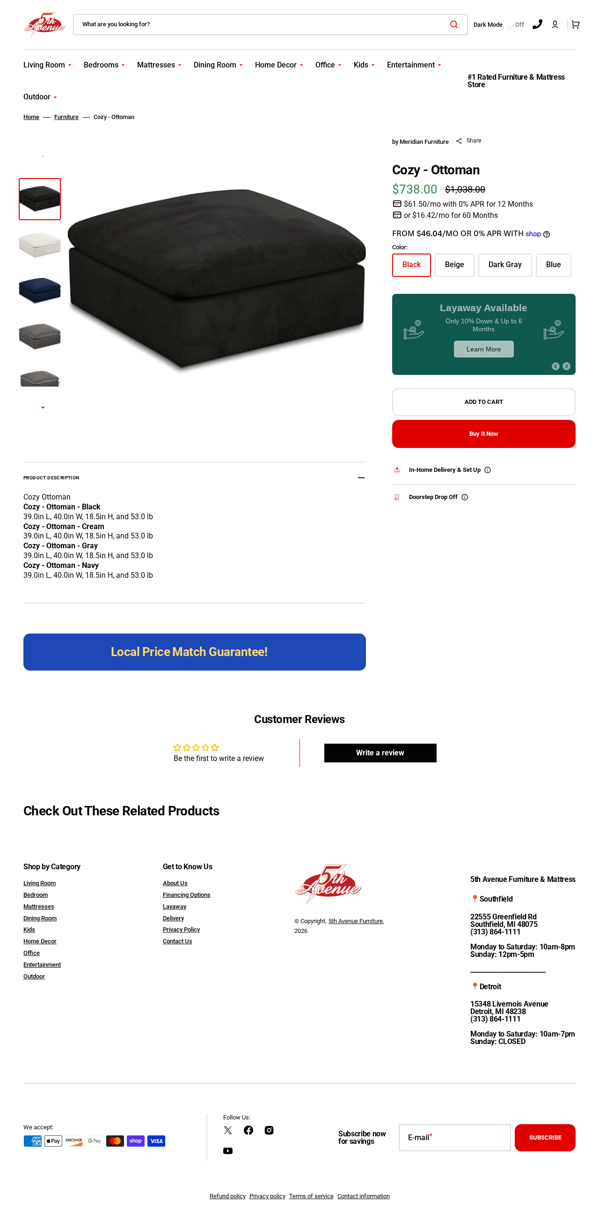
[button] (555, 24)
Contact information (363, 1196)
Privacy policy (267, 1196)
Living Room (39, 883)
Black (416, 268)
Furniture (66, 116)
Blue (558, 268)
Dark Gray (510, 268)
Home (31, 116)
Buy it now (483, 433)
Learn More (484, 349)
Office (31, 952)
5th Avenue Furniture (356, 921)
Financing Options (187, 894)
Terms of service (311, 1196)
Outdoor (34, 976)
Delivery (173, 918)
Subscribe (545, 1137)
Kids (29, 929)
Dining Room (40, 918)
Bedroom (35, 894)
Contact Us (177, 941)
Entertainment (42, 964)
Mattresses (38, 906)
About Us (175, 883)
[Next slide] (43, 408)
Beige (460, 268)
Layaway (174, 906)
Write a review (380, 752)
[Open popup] (487, 470)
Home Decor (40, 941)
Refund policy (228, 1196)
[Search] (456, 24)
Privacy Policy (181, 929)
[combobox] (270, 24)
